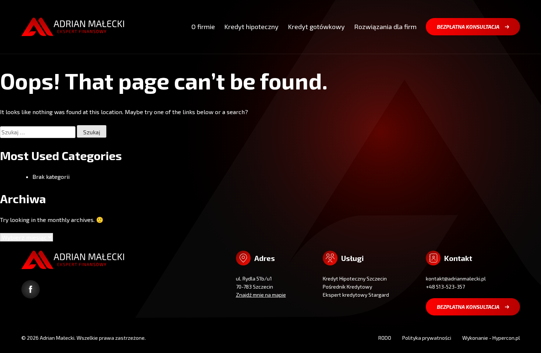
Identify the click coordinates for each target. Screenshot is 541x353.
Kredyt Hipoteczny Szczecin (355, 278)
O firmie (203, 26)
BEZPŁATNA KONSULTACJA (468, 27)
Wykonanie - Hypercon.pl (491, 338)
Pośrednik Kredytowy (347, 286)
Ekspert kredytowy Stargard (356, 295)
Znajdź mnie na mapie (261, 295)
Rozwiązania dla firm (385, 26)
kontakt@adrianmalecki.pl (456, 278)
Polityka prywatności (426, 338)
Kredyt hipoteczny (251, 26)
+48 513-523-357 (445, 286)
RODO (384, 338)
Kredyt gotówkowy (316, 26)
